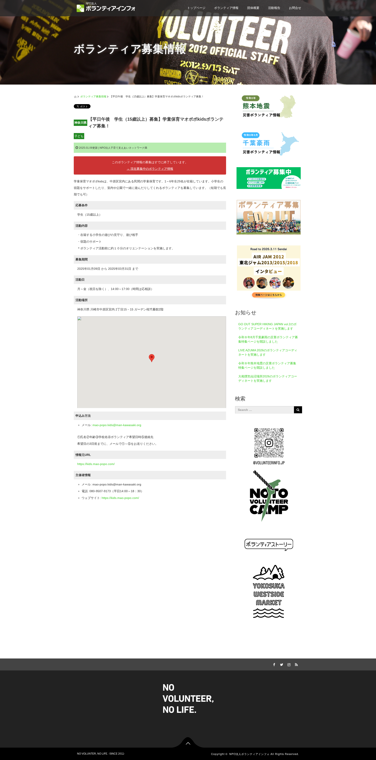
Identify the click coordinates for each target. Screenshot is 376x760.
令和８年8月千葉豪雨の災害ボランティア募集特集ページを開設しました (268, 339)
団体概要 (253, 8)
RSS (295, 664)
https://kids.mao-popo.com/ (96, 464)
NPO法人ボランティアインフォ (249, 754)
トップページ (196, 8)
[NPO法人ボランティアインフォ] (106, 7)
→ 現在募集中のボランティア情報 (150, 168)
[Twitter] (281, 664)
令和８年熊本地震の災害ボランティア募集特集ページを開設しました (267, 365)
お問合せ (295, 8)
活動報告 (274, 8)
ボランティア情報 (226, 8)
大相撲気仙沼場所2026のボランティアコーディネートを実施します (267, 378)
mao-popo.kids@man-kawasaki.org (116, 425)
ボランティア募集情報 (93, 96)
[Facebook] (273, 664)
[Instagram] (288, 664)
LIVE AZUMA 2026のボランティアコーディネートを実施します (267, 352)
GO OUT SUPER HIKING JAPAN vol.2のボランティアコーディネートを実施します (267, 326)
